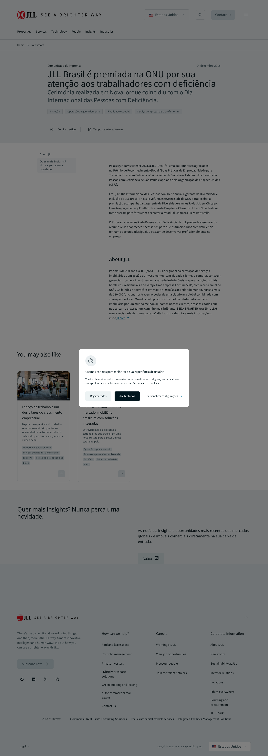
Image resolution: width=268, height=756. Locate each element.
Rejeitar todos (98, 396)
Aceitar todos (127, 396)
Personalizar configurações (165, 396)
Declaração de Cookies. (145, 383)
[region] (134, 378)
